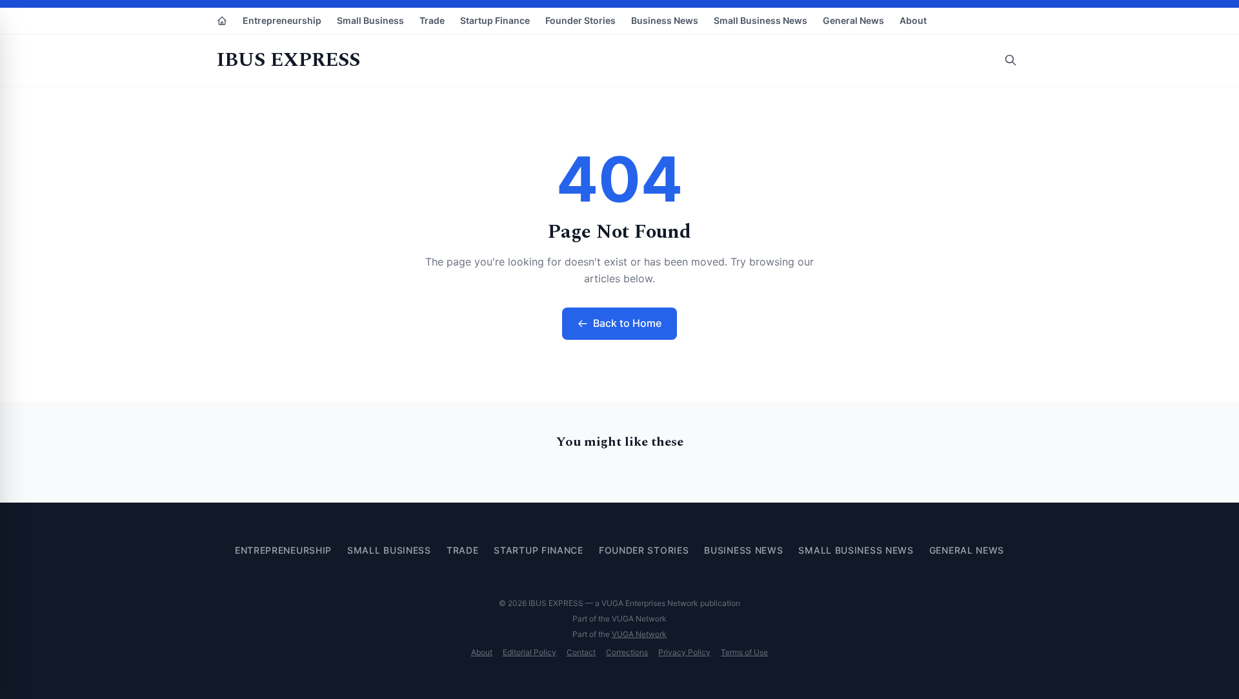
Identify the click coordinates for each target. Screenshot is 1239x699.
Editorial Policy (529, 652)
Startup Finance (495, 20)
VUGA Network (639, 634)
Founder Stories (580, 20)
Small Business (370, 20)
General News (853, 20)
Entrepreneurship (282, 20)
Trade (432, 20)
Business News (664, 20)
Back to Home (627, 323)
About (913, 20)
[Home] (222, 21)
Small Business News (760, 20)
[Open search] (1010, 60)
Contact (581, 652)
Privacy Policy (684, 652)
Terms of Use (744, 652)
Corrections (627, 652)
